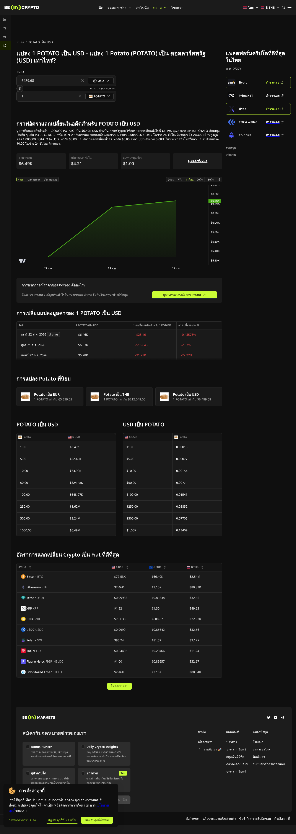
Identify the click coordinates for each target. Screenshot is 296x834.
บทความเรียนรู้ (236, 749)
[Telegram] (282, 718)
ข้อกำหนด (192, 818)
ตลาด (157, 7)
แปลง (20, 42)
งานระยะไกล (261, 749)
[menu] (5, 32)
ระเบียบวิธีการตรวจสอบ (269, 764)
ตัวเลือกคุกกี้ (282, 818)
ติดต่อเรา (259, 757)
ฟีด (101, 7)
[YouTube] (275, 718)
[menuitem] (5, 19)
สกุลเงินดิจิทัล (235, 757)
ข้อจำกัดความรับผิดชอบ (255, 818)
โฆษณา (177, 7)
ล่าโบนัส (142, 7)
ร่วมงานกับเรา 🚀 (210, 749)
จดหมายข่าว (117, 7)
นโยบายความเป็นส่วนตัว (219, 818)
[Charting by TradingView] (22, 261)
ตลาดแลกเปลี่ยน (237, 764)
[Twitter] (269, 718)
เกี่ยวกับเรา (205, 742)
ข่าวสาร (231, 742)
